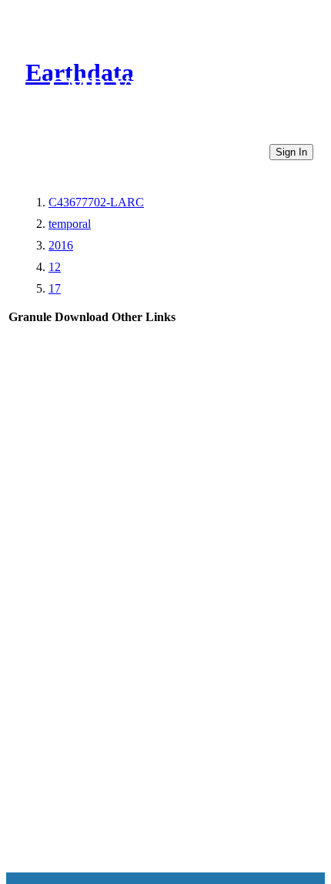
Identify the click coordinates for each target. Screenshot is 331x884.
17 (54, 288)
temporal (69, 223)
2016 (60, 245)
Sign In (291, 152)
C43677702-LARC (96, 202)
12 (54, 266)
